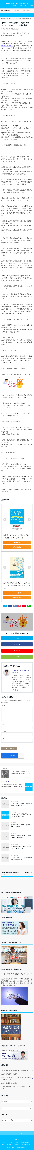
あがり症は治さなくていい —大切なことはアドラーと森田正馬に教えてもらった (16, 585)
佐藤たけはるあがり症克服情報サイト (11, 29)
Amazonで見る (17, 542)
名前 (3, 724)
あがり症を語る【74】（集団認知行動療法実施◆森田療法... (21, 858)
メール (4, 731)
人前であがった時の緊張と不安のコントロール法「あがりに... (21, 815)
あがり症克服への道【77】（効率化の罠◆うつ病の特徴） (21, 825)
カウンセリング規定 (13, 1142)
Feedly (17, 656)
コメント (4, 706)
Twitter (17, 638)
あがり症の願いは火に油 (9, 1083)
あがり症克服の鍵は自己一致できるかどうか (15, 1070)
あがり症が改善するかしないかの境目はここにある (16, 1088)
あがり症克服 (26, 10)
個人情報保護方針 (26, 1144)
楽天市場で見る (17, 547)
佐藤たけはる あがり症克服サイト (17, 3)
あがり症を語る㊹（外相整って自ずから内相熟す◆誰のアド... (21, 836)
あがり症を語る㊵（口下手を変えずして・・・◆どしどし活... (21, 847)
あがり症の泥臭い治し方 (9, 1074)
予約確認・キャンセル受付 (12, 1144)
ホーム (4, 1142)
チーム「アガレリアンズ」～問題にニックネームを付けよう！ (16, 1078)
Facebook (17, 644)
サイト (3, 738)
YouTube (18, 650)
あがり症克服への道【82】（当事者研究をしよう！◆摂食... (21, 804)
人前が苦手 (16, 10)
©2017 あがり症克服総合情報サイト (17, 1147)
